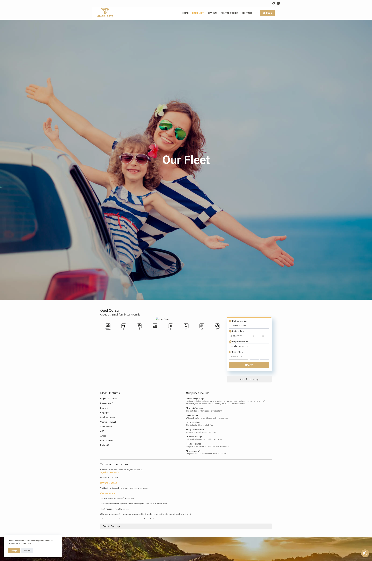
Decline (27, 550)
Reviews (212, 13)
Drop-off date (237, 352)
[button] (365, 553)
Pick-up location (238, 321)
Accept (14, 550)
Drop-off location (239, 341)
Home (185, 13)
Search (249, 364)
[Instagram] (278, 3)
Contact (247, 13)
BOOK (269, 13)
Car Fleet (198, 13)
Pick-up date (237, 331)
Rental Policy (229, 13)
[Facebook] (273, 3)
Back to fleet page (111, 526)
